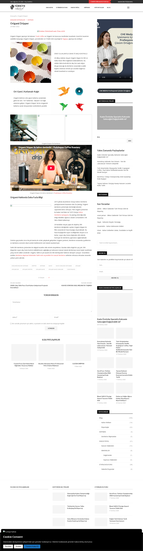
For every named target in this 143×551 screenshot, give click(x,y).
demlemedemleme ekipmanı (20, 266)
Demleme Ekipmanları (17, 20)
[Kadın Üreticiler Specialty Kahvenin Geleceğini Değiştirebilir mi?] (115, 305)
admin (99, 209)
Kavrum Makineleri (116, 446)
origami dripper (27, 269)
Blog (108, 7)
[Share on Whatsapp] (62, 278)
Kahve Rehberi (116, 422)
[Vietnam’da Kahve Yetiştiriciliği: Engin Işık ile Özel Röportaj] (59, 497)
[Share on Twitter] (58, 278)
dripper (34, 266)
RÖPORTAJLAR (99, 7)
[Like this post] (52, 278)
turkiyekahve (71, 269)
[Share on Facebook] (55, 278)
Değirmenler (117, 455)
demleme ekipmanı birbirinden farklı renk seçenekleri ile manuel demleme (41, 255)
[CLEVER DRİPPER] (78, 352)
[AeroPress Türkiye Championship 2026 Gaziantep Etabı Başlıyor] (105, 362)
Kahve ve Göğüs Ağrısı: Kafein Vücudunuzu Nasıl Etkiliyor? (124, 398)
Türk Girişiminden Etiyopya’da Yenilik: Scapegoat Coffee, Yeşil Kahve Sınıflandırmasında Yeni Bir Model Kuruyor (113, 170)
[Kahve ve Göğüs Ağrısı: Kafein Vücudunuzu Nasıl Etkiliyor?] (124, 388)
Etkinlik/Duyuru (62, 7)
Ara (98, 137)
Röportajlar (116, 427)
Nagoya (65, 39)
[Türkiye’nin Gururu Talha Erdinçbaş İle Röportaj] (59, 509)
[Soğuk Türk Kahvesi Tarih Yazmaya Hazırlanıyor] (101, 522)
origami (77, 266)
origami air (15, 269)
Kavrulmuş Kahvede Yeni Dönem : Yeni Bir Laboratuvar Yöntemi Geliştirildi (111, 162)
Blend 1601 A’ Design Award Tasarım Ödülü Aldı (104, 398)
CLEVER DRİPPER (78, 363)
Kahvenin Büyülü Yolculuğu (111, 222)
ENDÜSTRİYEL (75, 7)
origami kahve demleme (55, 269)
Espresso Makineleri (117, 460)
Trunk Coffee (39, 36)
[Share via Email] (64, 278)
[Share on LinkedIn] (60, 278)
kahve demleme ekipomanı (64, 266)
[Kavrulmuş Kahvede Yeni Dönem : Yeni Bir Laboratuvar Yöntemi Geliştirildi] (105, 333)
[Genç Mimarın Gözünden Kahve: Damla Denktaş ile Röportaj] (59, 522)
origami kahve (40, 269)
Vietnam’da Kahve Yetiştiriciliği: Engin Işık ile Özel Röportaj (78, 494)
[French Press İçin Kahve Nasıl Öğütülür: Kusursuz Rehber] (23, 352)
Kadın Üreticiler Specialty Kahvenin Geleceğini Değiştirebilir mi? (115, 117)
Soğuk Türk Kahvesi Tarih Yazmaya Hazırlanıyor (118, 520)
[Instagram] (121, 7)
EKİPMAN (87, 7)
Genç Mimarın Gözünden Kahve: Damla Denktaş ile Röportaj (78, 520)
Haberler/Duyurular (116, 469)
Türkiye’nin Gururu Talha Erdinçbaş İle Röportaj (75, 507)
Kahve (50, 266)
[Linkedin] (123, 7)
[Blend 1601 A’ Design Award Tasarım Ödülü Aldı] (105, 388)
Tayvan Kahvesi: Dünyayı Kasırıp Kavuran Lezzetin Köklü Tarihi (124, 374)
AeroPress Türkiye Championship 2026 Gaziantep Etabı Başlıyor (104, 374)
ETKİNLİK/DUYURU (116, 465)
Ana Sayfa (49, 7)
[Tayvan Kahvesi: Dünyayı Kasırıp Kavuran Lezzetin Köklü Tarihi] (124, 362)
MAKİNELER (116, 451)
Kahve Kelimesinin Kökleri (115, 226)
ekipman (42, 266)
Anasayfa (13, 16)
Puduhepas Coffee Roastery (63, 193)
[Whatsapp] (125, 7)
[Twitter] (119, 7)
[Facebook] (117, 7)
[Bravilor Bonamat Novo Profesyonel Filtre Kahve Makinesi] (51, 352)
